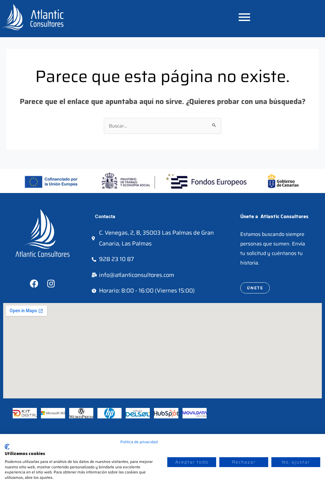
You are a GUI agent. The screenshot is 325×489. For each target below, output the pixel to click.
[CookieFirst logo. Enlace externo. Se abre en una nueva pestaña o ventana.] (7, 447)
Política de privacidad (139, 442)
